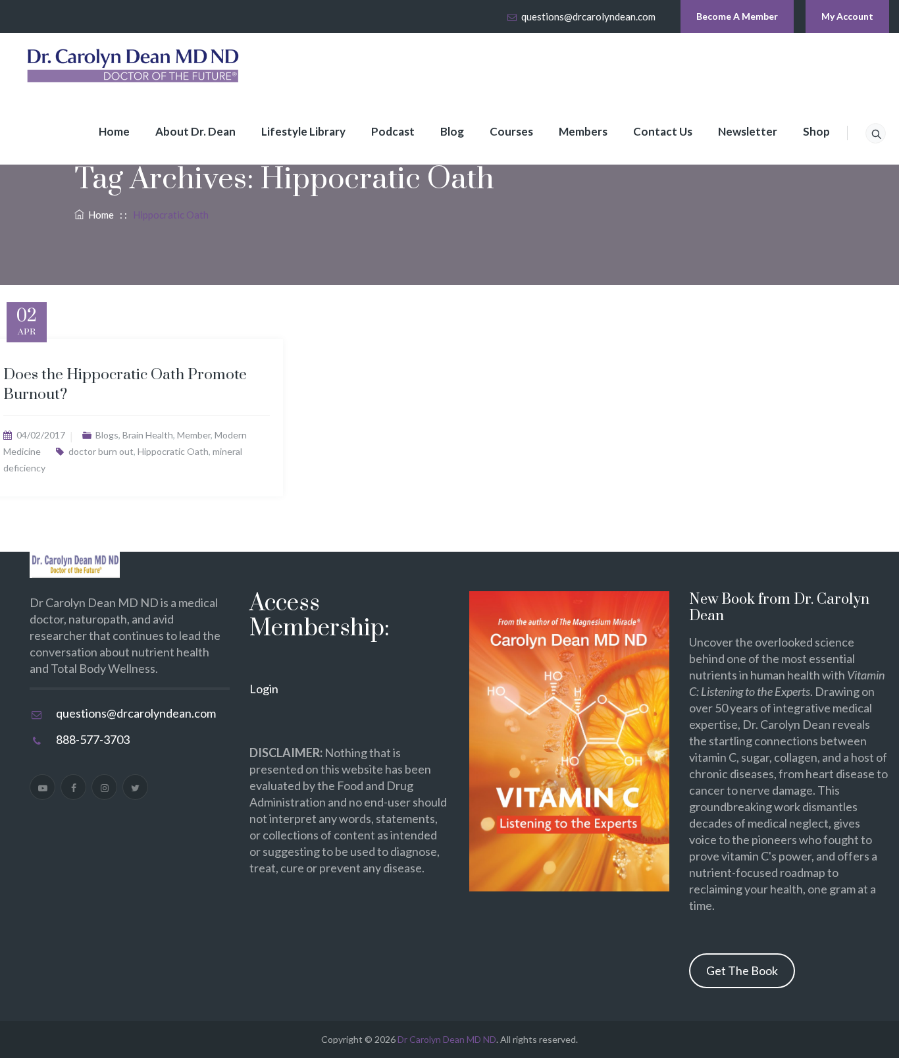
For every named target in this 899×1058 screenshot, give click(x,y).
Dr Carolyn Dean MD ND (447, 1039)
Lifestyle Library (303, 131)
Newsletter (747, 131)
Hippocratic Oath (173, 451)
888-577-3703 (93, 739)
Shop (816, 131)
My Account (847, 16)
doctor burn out (101, 451)
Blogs (106, 434)
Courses (511, 131)
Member (194, 434)
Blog (452, 131)
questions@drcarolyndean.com (588, 16)
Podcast (393, 131)
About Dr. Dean (195, 131)
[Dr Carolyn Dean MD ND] (133, 66)
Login (263, 688)
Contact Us (662, 131)
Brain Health (147, 434)
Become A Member (737, 16)
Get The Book (742, 970)
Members (583, 131)
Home (114, 131)
